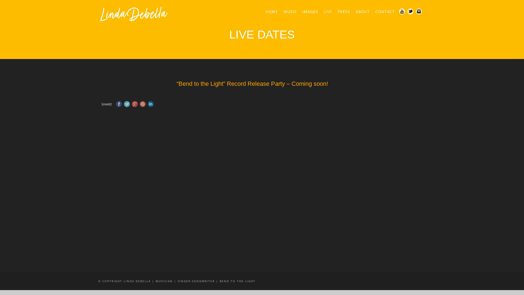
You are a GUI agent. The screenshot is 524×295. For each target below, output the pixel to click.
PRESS (344, 11)
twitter (410, 11)
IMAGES (310, 11)
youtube (402, 11)
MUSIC (290, 11)
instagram (419, 11)
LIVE (328, 11)
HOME (272, 11)
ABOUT (363, 11)
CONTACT (385, 11)
